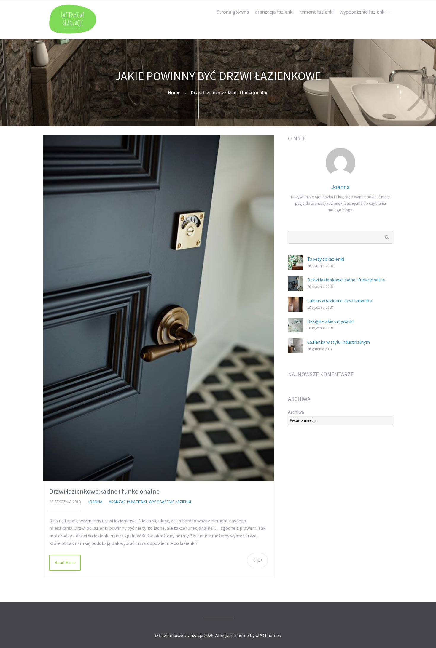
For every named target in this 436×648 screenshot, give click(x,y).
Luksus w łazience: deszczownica (339, 300)
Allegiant (224, 635)
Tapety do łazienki (325, 259)
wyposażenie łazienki (363, 12)
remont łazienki (317, 12)
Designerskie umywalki (330, 321)
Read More (65, 562)
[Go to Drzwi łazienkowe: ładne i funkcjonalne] (158, 308)
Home (174, 92)
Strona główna (233, 12)
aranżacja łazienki (274, 12)
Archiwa (296, 412)
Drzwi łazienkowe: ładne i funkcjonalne (104, 491)
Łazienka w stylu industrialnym (338, 342)
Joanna (94, 501)
